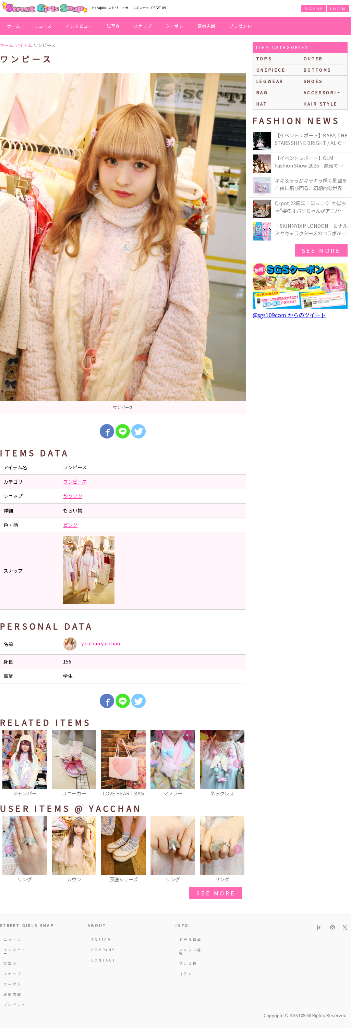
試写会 (113, 26)
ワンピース (75, 481)
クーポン (175, 26)
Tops (264, 58)
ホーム (14, 26)
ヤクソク (72, 496)
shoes (313, 81)
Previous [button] (8, 764)
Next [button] (237, 764)
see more (215, 893)
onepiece (271, 70)
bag (262, 92)
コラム (186, 973)
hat (261, 104)
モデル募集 (190, 939)
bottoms (317, 70)
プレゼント (240, 26)
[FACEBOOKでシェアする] (107, 431)
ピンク (70, 524)
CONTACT (103, 960)
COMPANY (103, 949)
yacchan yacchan (100, 643)
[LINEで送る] (123, 431)
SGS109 (101, 939)
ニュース (43, 26)
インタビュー (79, 26)
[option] (123, 243)
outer (313, 58)
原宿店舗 (206, 26)
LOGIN (338, 8)
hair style (321, 104)
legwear (270, 81)
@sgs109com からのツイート (289, 315)
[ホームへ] (44, 8)
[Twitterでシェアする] (138, 431)
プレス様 (188, 963)
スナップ (143, 26)
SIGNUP (314, 8)
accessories (324, 92)
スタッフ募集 (190, 951)
